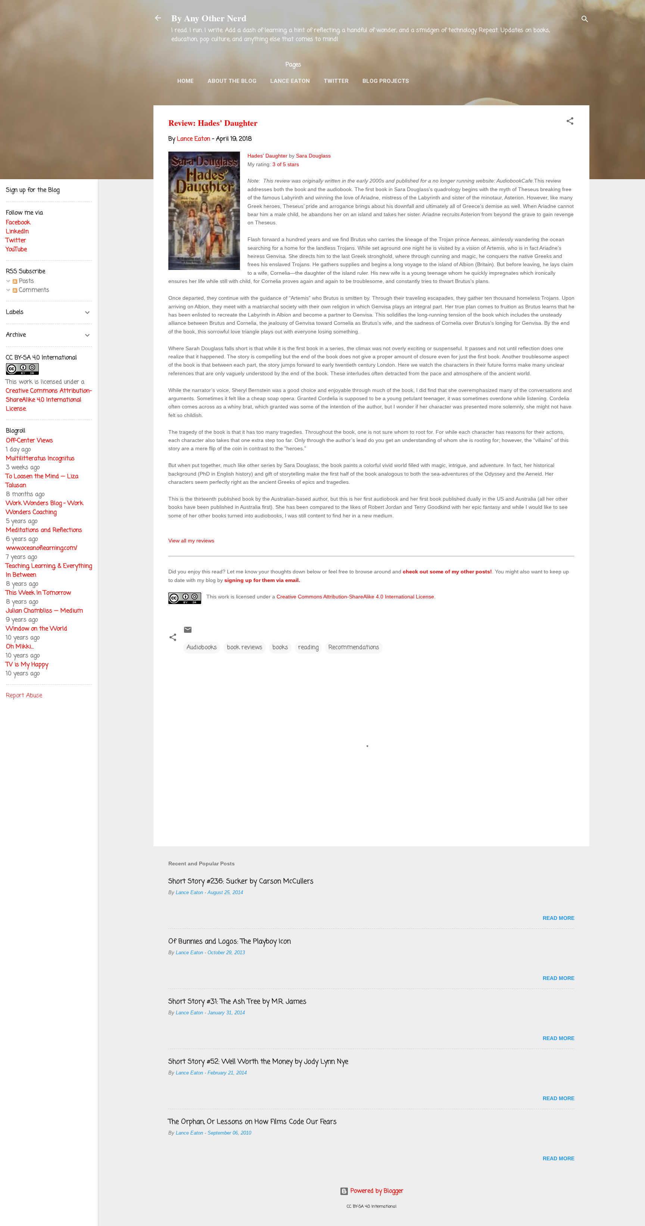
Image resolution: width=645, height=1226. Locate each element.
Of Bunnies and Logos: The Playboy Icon (229, 941)
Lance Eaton (290, 81)
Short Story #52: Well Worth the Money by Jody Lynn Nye (258, 1062)
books (280, 647)
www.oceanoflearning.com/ (41, 548)
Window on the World (36, 629)
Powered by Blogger (376, 1191)
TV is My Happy (27, 664)
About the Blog (232, 81)
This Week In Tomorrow (38, 593)
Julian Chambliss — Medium (44, 611)
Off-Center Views (29, 440)
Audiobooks (202, 647)
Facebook (18, 222)
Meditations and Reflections (44, 530)
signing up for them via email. (262, 580)
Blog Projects (385, 81)
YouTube (16, 249)
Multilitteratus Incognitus (40, 458)
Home (185, 81)
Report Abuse (24, 695)
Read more (558, 918)
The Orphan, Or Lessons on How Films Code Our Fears (252, 1122)
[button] (569, 122)
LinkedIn (17, 231)
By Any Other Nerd (208, 17)
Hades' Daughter (267, 156)
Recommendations (353, 647)
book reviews (244, 647)
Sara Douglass (313, 156)
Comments (33, 290)
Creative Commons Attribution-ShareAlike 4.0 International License (355, 597)
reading (308, 647)
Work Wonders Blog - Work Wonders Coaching (44, 508)
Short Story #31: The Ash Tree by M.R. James (237, 1001)
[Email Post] (187, 632)
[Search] (584, 20)
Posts (25, 281)
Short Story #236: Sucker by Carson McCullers (241, 881)
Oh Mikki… (20, 646)
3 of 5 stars (285, 164)
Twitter (336, 81)
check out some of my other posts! (447, 572)
